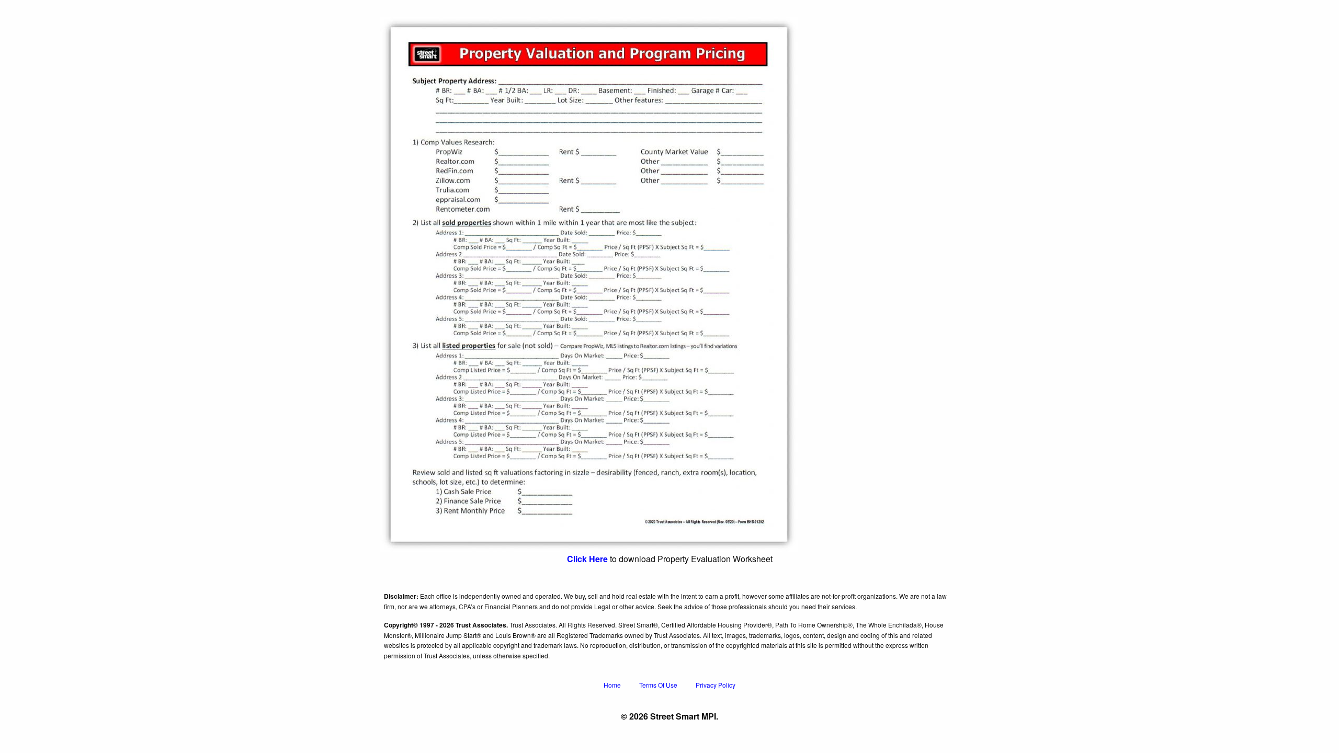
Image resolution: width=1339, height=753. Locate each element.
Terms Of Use (658, 684)
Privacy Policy (715, 684)
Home (612, 684)
